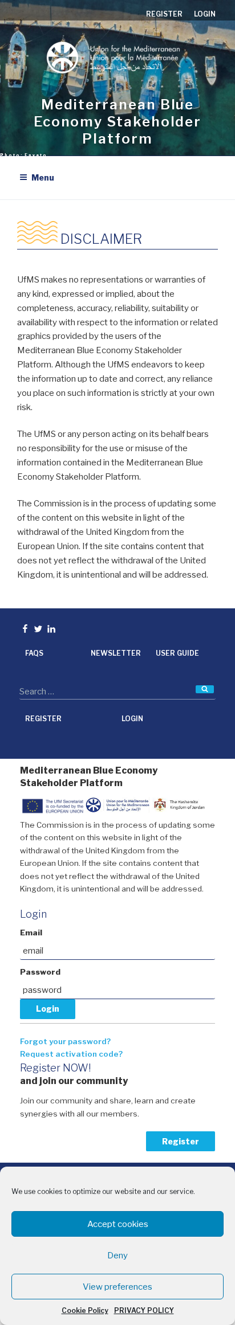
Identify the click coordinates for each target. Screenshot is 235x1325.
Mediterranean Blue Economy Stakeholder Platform (117, 121)
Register (180, 1141)
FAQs (34, 653)
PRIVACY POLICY (144, 1310)
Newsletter (116, 653)
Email (31, 932)
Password (40, 971)
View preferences (117, 1287)
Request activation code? (71, 1053)
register (164, 14)
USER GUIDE (177, 653)
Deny (117, 1255)
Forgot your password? (65, 1041)
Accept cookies (117, 1224)
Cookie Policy (85, 1310)
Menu (42, 177)
